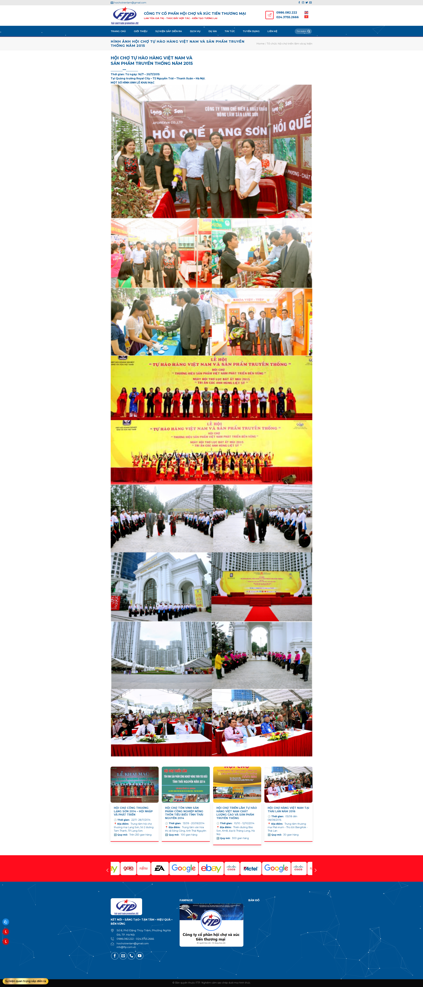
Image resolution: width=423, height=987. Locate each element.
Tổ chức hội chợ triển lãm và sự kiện (289, 43)
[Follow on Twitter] (307, 2)
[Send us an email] (310, 2)
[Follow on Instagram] (303, 2)
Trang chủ (118, 31)
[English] (306, 12)
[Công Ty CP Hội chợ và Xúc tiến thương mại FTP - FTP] (125, 15)
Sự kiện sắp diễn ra (168, 31)
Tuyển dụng (251, 31)
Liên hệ (272, 31)
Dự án (213, 31)
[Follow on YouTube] (139, 956)
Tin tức (230, 31)
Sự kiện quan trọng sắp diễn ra (25, 981)
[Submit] (309, 31)
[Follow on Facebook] (299, 2)
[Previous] (110, 810)
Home (260, 43)
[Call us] (131, 956)
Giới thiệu (141, 31)
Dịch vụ (195, 31)
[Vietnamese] (306, 16)
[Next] (312, 810)
